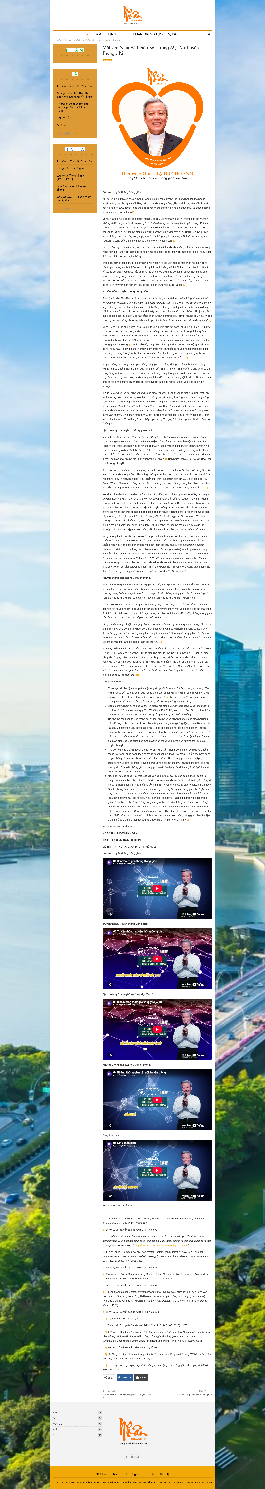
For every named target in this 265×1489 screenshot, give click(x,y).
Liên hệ (164, 1474)
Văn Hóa (107, 60)
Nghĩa (56, 1429)
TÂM (98, 34)
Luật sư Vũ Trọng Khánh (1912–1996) (70, 176)
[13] (138, 675)
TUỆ (123, 34)
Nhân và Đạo (65, 124)
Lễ (126, 1474)
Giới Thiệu (102, 1474)
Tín (54, 1434)
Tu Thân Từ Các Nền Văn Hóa (74, 85)
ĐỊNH (112, 34)
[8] (166, 459)
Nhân (56, 1412)
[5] (130, 344)
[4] (209, 320)
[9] (206, 487)
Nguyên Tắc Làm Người (70, 168)
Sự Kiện (173, 34)
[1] (133, 212)
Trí (54, 1418)
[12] (160, 641)
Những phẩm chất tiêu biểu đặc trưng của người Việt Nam (74, 94)
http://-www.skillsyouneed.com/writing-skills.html (161, 1245)
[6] (186, 357)
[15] (188, 819)
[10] (140, 507)
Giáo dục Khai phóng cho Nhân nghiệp (193, 1394)
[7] (117, 423)
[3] (184, 284)
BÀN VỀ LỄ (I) (64, 117)
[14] (167, 697)
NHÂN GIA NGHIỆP (147, 34)
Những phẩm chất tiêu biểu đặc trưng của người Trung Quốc (72, 107)
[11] (164, 617)
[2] (174, 240)
